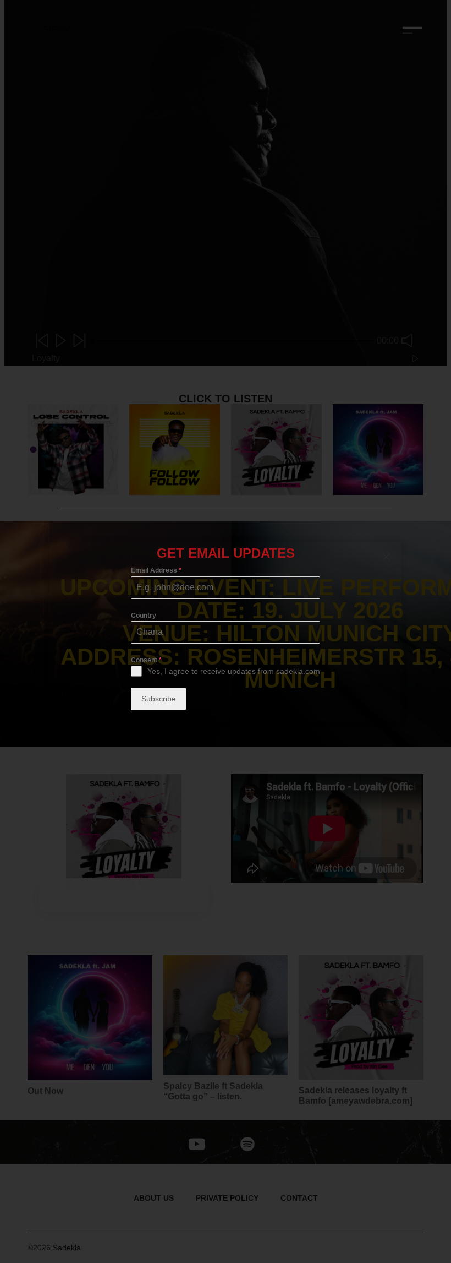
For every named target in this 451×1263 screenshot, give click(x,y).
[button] (386, 557)
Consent (146, 660)
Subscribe (158, 698)
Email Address (156, 570)
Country (143, 615)
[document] (225, 631)
